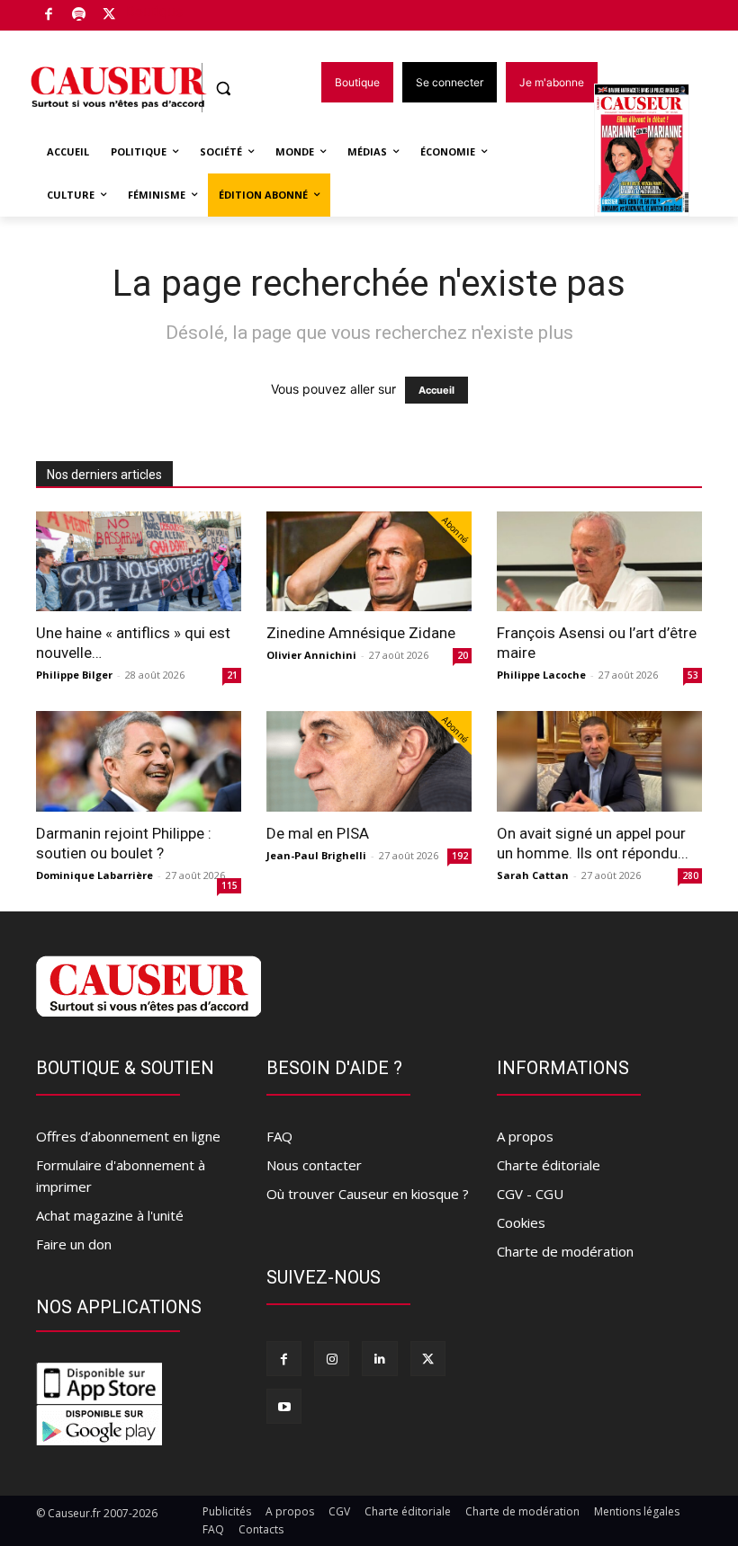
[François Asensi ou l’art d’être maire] (599, 561)
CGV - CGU (530, 1194)
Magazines (652, 151)
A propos (525, 1136)
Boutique (155, 11)
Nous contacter (314, 1165)
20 (462, 655)
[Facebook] (49, 16)
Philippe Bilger (74, 674)
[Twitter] (109, 16)
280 (690, 875)
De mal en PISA (317, 833)
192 (460, 855)
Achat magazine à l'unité (110, 1215)
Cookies (521, 1222)
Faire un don (74, 1244)
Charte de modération (565, 1251)
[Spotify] (80, 16)
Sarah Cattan (533, 875)
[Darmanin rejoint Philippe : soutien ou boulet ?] (138, 761)
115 (229, 885)
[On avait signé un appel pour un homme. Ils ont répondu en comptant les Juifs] (599, 761)
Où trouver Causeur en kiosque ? (367, 1194)
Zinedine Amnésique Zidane (360, 633)
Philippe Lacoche (541, 674)
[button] (223, 88)
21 (232, 675)
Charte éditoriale (548, 1165)
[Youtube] (284, 1406)
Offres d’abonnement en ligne (128, 1136)
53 (693, 675)
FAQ (279, 1136)
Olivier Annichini (311, 655)
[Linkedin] (379, 1358)
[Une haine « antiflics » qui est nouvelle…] (138, 561)
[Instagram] (331, 1358)
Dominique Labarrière (94, 875)
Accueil (436, 390)
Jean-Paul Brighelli (316, 855)
